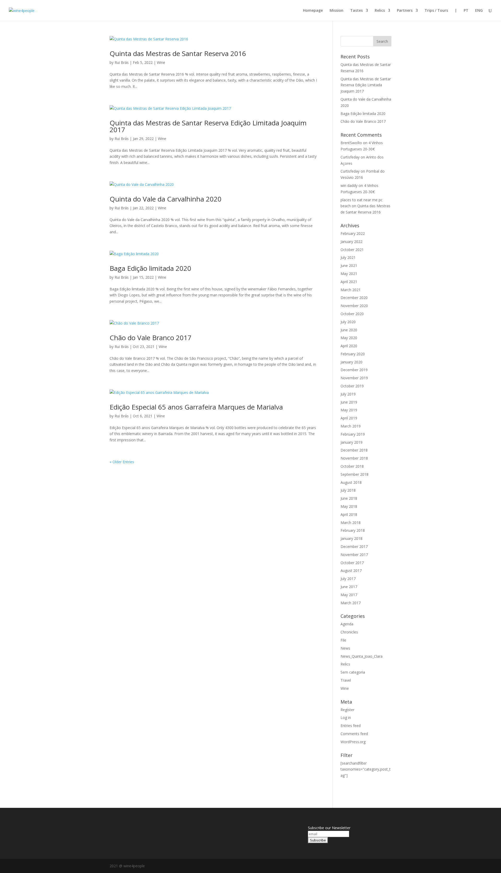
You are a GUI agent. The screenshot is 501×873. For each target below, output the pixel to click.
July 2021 (348, 257)
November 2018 (354, 458)
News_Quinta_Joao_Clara (362, 656)
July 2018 (348, 490)
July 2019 (348, 394)
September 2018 (354, 474)
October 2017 (352, 562)
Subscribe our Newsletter (329, 827)
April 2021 (349, 281)
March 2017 (351, 602)
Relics (380, 11)
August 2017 (351, 570)
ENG (479, 11)
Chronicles (349, 632)
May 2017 (349, 594)
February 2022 (353, 233)
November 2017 (354, 554)
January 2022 (351, 241)
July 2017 (348, 578)
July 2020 (348, 321)
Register (347, 709)
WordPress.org (353, 741)
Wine (161, 62)
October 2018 (352, 466)
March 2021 (351, 289)
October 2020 (352, 313)
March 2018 (351, 522)
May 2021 (349, 273)
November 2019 (354, 377)
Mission (336, 11)
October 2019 (352, 385)
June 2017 (349, 586)
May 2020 (349, 337)
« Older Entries (122, 461)
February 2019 (353, 434)
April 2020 (349, 345)
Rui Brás (122, 62)
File (343, 640)
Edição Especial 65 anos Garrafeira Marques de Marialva (196, 407)
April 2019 (349, 418)
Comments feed (354, 733)
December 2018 (354, 450)
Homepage (313, 11)
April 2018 (349, 514)
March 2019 (351, 426)
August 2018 (351, 482)
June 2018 (349, 498)
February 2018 (353, 530)
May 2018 (349, 506)
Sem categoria (353, 672)
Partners (405, 11)
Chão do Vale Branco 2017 (151, 337)
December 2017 (354, 546)
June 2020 (349, 329)
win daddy (349, 185)
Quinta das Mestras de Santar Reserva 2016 (178, 53)
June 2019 (349, 402)
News (345, 648)
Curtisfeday (350, 157)
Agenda (347, 623)
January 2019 (351, 442)
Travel (346, 680)
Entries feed (351, 725)
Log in (346, 717)
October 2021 (352, 249)
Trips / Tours (436, 11)
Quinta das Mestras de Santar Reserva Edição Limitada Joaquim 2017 (208, 126)
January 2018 (351, 538)
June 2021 (349, 265)
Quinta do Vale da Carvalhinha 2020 (166, 199)
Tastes (356, 11)
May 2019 (349, 409)
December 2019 (354, 369)
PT (466, 11)
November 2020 (354, 305)
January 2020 (351, 361)
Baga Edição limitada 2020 (150, 268)
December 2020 (354, 297)
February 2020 (353, 353)
